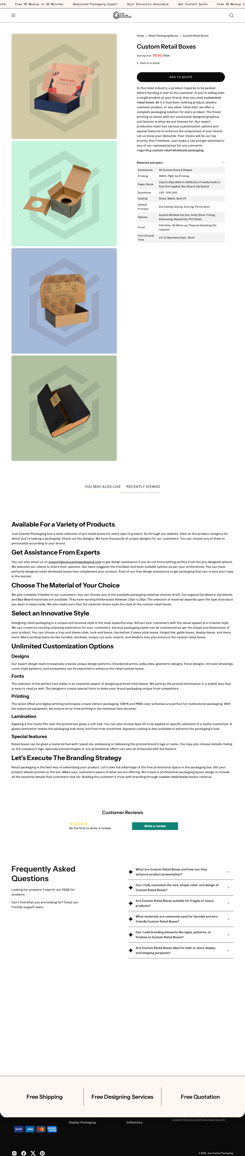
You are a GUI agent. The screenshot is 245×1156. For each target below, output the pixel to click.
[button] (231, 15)
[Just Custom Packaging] (122, 15)
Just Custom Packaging (220, 1153)
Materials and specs (150, 162)
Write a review (155, 826)
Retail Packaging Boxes (163, 35)
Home (140, 35)
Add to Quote (180, 77)
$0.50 (157, 55)
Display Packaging (82, 1122)
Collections (134, 1122)
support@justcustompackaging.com (74, 562)
